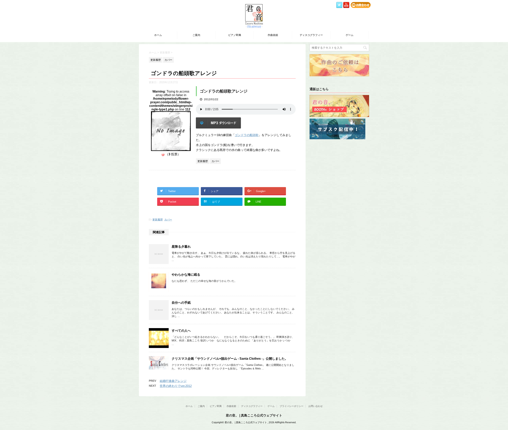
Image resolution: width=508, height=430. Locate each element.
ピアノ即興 (234, 35)
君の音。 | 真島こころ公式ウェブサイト (254, 415)
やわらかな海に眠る (186, 274)
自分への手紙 (181, 302)
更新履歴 (157, 219)
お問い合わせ (315, 406)
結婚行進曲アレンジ (173, 381)
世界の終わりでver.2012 (176, 385)
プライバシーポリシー (291, 406)
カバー (168, 219)
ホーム (158, 35)
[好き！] (163, 155)
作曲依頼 (273, 35)
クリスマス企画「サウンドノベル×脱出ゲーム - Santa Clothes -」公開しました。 (230, 358)
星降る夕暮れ (181, 246)
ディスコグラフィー (311, 35)
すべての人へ (181, 330)
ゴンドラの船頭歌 (247, 135)
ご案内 (196, 35)
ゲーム (349, 35)
